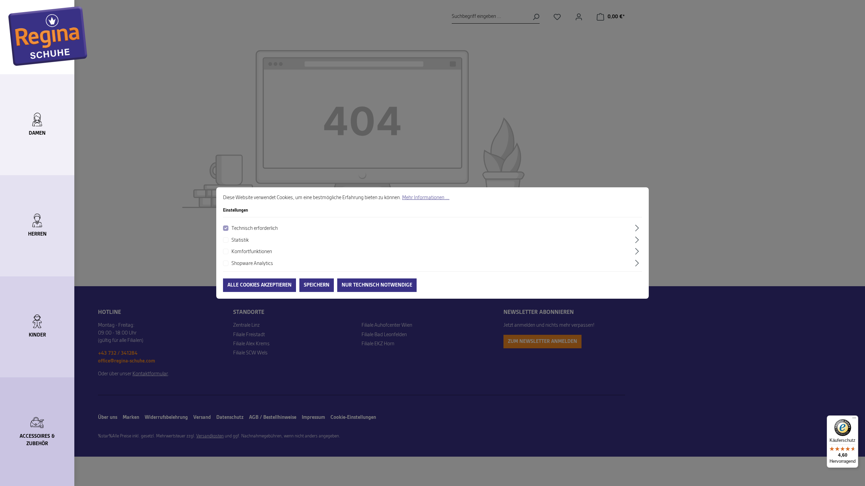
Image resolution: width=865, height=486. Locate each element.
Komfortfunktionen (251, 251)
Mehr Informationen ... (425, 197)
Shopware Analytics (252, 263)
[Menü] (854, 419)
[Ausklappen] (638, 228)
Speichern (316, 285)
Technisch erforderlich (254, 228)
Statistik (240, 240)
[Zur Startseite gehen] (48, 36)
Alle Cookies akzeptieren (259, 285)
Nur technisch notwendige (377, 285)
